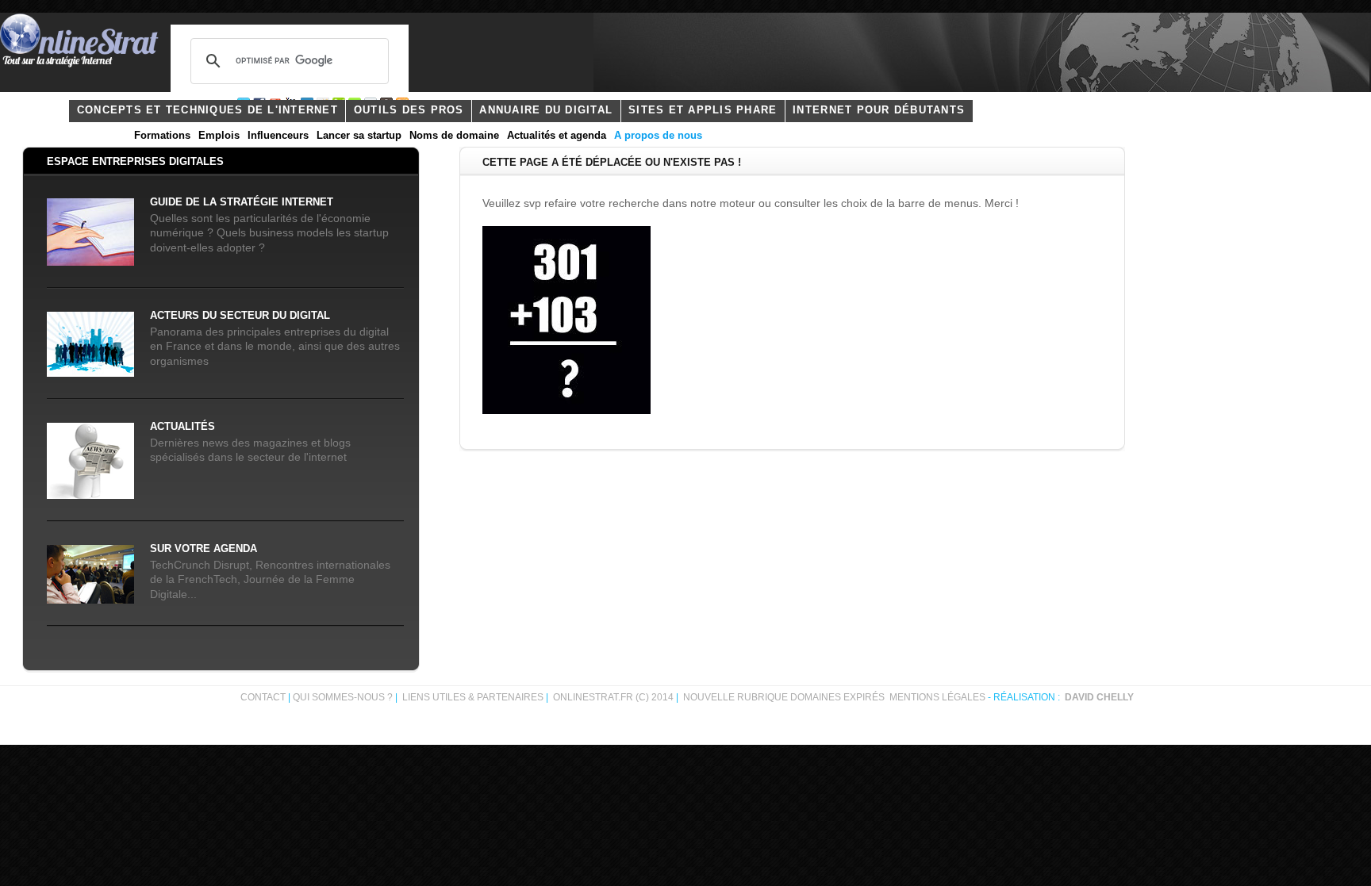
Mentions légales (937, 697)
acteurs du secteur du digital (240, 315)
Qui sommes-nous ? (344, 697)
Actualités (182, 426)
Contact (263, 697)
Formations (162, 135)
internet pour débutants (879, 110)
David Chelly (1099, 697)
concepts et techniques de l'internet (207, 110)
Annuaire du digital (546, 110)
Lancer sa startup (359, 135)
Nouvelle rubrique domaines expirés (784, 697)
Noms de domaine (454, 135)
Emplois (219, 135)
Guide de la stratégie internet (241, 202)
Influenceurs (278, 135)
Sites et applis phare (702, 110)
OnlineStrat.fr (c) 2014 (613, 697)
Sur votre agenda (203, 548)
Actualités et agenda (556, 135)
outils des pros (409, 110)
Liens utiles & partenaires (472, 697)
